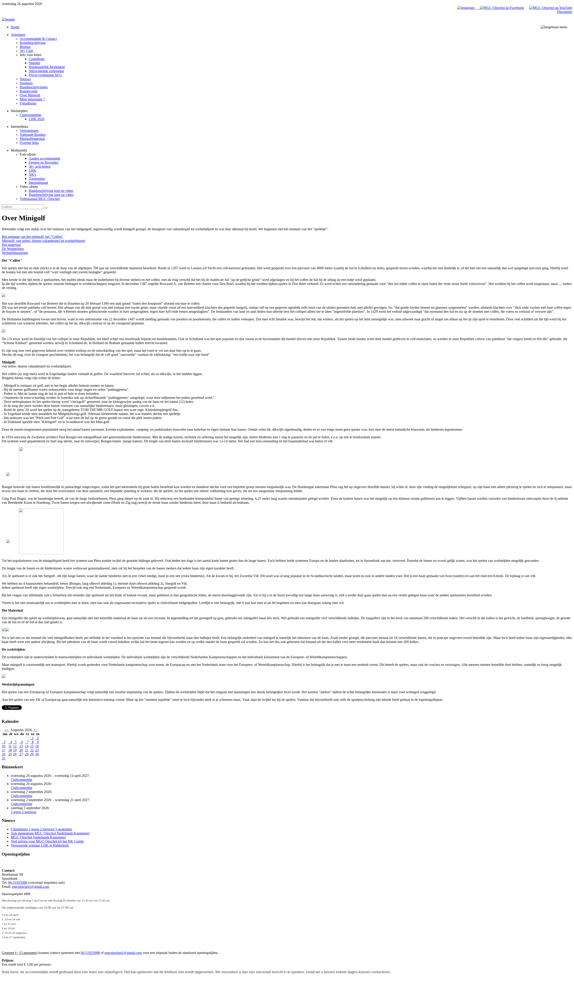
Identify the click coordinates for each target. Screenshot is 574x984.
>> (35, 730)
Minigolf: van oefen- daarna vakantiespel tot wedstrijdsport (43, 241)
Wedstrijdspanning (15, 253)
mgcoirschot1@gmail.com (30, 886)
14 (26, 746)
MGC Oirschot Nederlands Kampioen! (38, 837)
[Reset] (46, 208)
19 (15, 750)
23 (37, 750)
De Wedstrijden (13, 249)
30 (37, 754)
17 (3, 750)
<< (6, 730)
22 (32, 750)
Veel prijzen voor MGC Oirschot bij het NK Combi (47, 841)
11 (10, 746)
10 (3, 746)
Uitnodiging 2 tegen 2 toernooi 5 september (41, 829)
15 (32, 746)
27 (21, 754)
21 (26, 750)
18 (10, 750)
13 (21, 746)
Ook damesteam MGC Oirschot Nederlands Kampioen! (50, 833)
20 (21, 750)
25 (10, 754)
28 (26, 754)
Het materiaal (11, 245)
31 (3, 758)
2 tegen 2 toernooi (23, 812)
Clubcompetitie (21, 780)
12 (15, 746)
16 (37, 746)
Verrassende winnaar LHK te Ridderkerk (40, 845)
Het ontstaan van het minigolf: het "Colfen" (32, 237)
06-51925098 (17, 882)
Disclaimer (564, 12)
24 (3, 754)
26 (15, 754)
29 (32, 754)
